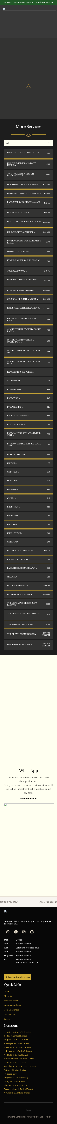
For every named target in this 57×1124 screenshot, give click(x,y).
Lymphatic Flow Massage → (21, 290)
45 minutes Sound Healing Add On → (23, 352)
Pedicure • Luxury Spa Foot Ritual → (21, 164)
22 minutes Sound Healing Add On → (23, 362)
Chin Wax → (13, 472)
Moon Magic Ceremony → (20, 645)
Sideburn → (13, 481)
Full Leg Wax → (15, 533)
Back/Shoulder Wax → (18, 559)
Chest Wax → (13, 542)
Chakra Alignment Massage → (22, 299)
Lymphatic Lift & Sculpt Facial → (23, 261)
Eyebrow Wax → (15, 389)
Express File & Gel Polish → (20, 372)
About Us (8, 996)
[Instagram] (23, 931)
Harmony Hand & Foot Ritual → (24, 193)
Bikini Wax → (13, 507)
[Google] (32, 931)
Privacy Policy (32, 1117)
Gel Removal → (14, 381)
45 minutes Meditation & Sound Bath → (24, 330)
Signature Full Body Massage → (23, 185)
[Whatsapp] (7, 931)
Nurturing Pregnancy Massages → (24, 222)
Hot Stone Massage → (18, 586)
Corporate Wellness (12, 1005)
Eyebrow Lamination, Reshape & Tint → (24, 445)
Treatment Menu (11, 1000)
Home (6, 991)
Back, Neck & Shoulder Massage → (23, 203)
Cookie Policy (45, 1117)
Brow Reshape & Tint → (19, 416)
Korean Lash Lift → (17, 455)
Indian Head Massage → (19, 213)
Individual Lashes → (17, 424)
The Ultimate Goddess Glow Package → (22, 604)
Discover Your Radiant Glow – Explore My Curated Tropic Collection (28, 2)
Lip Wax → (12, 463)
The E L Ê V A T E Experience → (21, 634)
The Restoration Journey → (22, 624)
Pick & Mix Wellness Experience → (23, 309)
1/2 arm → (11, 498)
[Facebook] (15, 931)
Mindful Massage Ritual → (21, 232)
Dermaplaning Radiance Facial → (23, 281)
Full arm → (13, 524)
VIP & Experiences (11, 1010)
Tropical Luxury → (17, 271)
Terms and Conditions (15, 1117)
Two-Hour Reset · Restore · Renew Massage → (21, 175)
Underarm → (13, 489)
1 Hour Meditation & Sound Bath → (21, 319)
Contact (7, 1019)
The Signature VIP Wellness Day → (23, 615)
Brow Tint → (13, 398)
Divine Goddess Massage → (20, 594)
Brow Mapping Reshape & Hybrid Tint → (23, 434)
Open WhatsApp (28, 798)
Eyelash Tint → (15, 407)
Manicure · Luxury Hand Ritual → (23, 153)
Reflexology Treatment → (21, 551)
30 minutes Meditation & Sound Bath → (20, 341)
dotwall (28, 1110)
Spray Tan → (13, 577)
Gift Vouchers (9, 1014)
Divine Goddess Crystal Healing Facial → (24, 242)
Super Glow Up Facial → (19, 252)
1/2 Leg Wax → (13, 516)
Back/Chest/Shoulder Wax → (22, 568)
